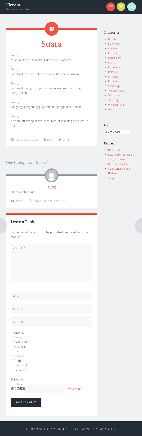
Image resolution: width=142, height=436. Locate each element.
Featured (113, 53)
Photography (115, 67)
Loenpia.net (114, 57)
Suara (66, 139)
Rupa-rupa (113, 81)
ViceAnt (13, 4)
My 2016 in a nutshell (119, 164)
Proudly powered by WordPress (46, 429)
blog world (114, 43)
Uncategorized (116, 104)
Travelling (113, 100)
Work (111, 109)
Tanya (111, 178)
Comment (19, 251)
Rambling (113, 76)
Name (17, 296)
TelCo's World (115, 95)
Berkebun (113, 39)
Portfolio (113, 72)
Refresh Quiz (74, 389)
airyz (51, 187)
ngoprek (112, 62)
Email (17, 309)
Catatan (112, 48)
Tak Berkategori (116, 90)
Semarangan (115, 86)
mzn (49, 139)
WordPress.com (106, 429)
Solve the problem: (17, 381)
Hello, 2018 (114, 150)
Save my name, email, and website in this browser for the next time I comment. (20, 351)
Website (18, 322)
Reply (19, 201)
